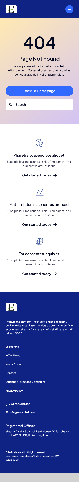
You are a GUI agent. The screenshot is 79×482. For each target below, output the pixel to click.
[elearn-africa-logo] (11, 6)
